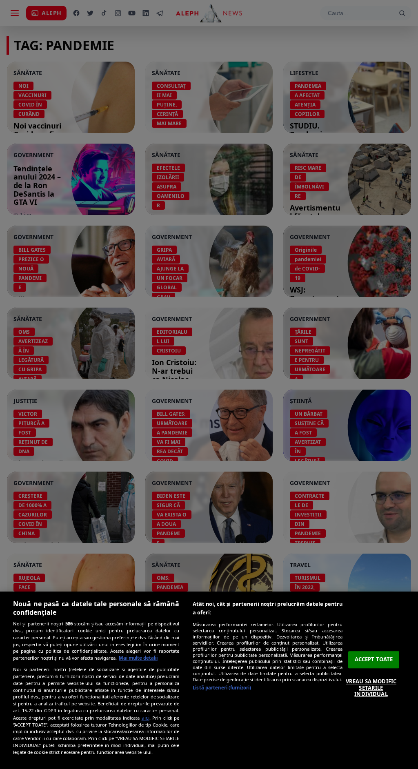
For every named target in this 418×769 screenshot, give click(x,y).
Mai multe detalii (138, 658)
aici (145, 717)
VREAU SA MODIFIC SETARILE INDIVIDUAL (371, 688)
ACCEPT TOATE (374, 659)
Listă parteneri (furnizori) (222, 688)
